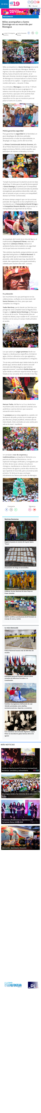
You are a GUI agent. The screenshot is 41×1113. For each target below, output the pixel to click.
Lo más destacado (11, 628)
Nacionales (8, 17)
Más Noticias (8, 744)
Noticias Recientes (12, 519)
